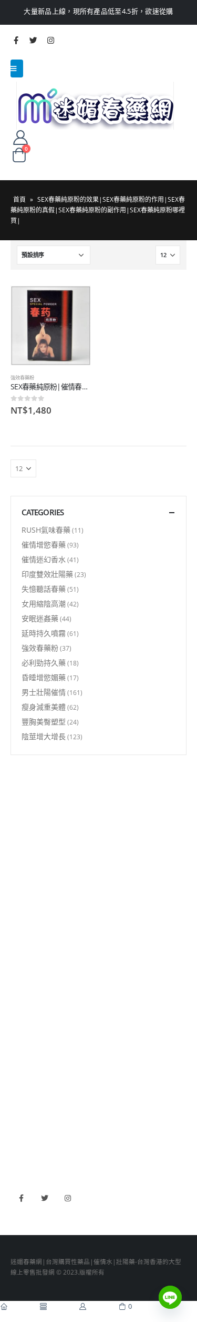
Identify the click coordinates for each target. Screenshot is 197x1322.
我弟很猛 (23, 1149)
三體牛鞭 (23, 1118)
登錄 (17, 908)
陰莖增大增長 (44, 736)
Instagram (67, 1198)
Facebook (21, 1198)
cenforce (23, 1134)
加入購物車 (73, 302)
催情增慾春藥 (44, 545)
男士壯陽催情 (44, 692)
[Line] (170, 1297)
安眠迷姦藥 (40, 618)
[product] (51, 326)
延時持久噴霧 (44, 633)
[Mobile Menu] (17, 68)
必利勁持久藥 (44, 663)
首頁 (19, 199)
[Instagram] (50, 40)
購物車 (20, 893)
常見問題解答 (29, 847)
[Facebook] (15, 40)
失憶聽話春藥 (44, 589)
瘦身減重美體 (44, 707)
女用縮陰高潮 (44, 604)
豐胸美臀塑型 (44, 722)
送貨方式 (23, 877)
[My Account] (20, 137)
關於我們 (23, 831)
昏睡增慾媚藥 (44, 677)
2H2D (19, 1103)
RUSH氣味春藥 (46, 530)
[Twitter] (33, 40)
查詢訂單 (23, 862)
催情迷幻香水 (44, 559)
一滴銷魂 (23, 1013)
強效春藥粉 (22, 377)
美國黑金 (23, 1072)
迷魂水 (20, 998)
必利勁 (20, 1087)
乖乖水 (20, 951)
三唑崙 (20, 1028)
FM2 (17, 982)
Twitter (44, 1198)
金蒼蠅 (20, 967)
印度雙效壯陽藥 (47, 574)
